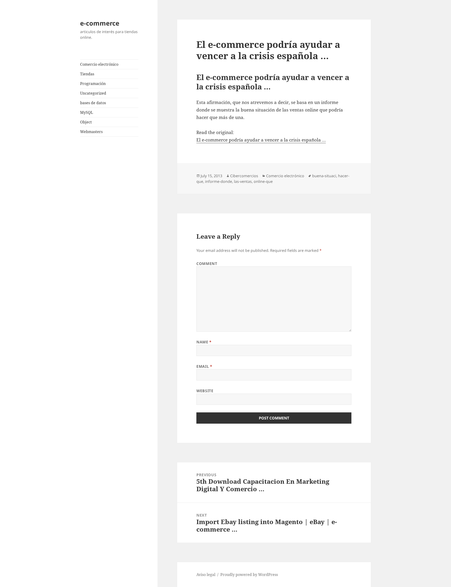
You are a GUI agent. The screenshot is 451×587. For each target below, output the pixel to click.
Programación (93, 83)
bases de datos (93, 102)
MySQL (86, 112)
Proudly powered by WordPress (249, 574)
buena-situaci (324, 175)
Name (204, 342)
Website (204, 390)
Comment (206, 263)
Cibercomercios (244, 175)
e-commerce (99, 23)
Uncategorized (93, 93)
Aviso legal (205, 574)
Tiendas (87, 74)
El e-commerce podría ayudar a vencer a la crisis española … (261, 140)
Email (204, 366)
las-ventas (243, 181)
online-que (263, 181)
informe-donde (218, 181)
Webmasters (91, 131)
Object (86, 122)
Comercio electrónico (99, 64)
